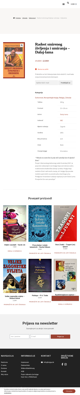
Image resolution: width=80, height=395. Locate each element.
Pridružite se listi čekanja (40, 253)
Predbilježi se (65, 83)
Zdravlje (24, 18)
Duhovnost (32, 18)
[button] (63, 4)
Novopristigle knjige (51, 98)
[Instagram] (65, 364)
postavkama (7, 393)
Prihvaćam (69, 391)
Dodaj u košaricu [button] (15, 251)
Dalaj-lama (64, 114)
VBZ (61, 120)
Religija (61, 98)
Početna (18, 18)
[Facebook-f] (62, 364)
